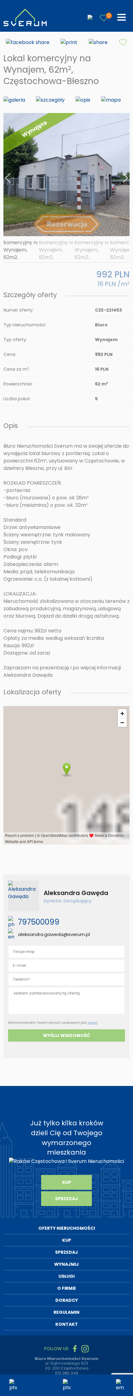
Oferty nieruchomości (66, 1228)
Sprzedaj (66, 1199)
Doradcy (66, 1300)
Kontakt (66, 1324)
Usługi (66, 1276)
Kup (66, 1182)
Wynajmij (66, 1264)
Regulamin (66, 1312)
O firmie (66, 1288)
